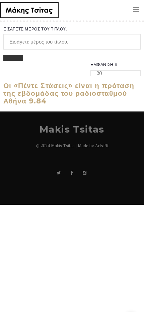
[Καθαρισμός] (18, 58)
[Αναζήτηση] (8, 58)
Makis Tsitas (72, 129)
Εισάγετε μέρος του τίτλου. (35, 28)
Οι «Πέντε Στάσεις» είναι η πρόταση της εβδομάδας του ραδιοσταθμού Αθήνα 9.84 (68, 93)
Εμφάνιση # (104, 64)
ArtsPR (102, 146)
